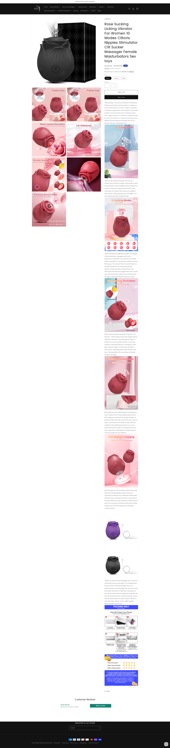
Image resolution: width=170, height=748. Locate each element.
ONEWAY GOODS (39, 742)
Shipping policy (83, 742)
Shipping (106, 68)
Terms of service (74, 742)
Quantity (106, 82)
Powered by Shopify (47, 742)
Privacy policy (65, 742)
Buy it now (121, 97)
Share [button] (108, 691)
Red (124, 78)
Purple (116, 78)
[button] (55, 7)
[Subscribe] (99, 728)
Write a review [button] (100, 706)
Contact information (93, 742)
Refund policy (57, 742)
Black (108, 78)
